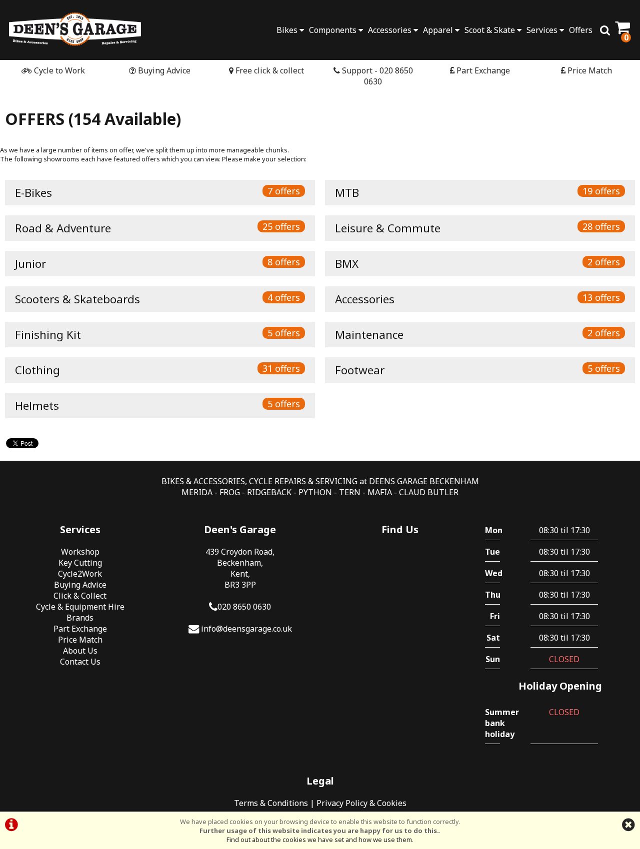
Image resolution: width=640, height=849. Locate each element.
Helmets (157, 405)
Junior (157, 263)
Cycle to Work (58, 70)
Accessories (391, 29)
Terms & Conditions (271, 803)
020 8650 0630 (244, 606)
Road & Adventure (157, 228)
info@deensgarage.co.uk (246, 628)
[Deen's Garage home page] (75, 28)
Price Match (589, 70)
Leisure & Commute (477, 228)
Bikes (288, 29)
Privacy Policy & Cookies (361, 803)
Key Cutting (80, 562)
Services (543, 29)
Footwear (477, 370)
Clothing (157, 370)
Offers (580, 29)
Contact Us (80, 661)
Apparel (439, 29)
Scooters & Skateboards (157, 299)
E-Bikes (157, 192)
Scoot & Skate (490, 29)
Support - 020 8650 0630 (376, 76)
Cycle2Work (80, 573)
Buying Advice (163, 70)
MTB (477, 192)
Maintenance (477, 334)
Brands (80, 617)
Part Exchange (482, 70)
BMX (477, 263)
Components (333, 29)
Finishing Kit (157, 334)
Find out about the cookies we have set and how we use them (319, 839)
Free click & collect (269, 70)
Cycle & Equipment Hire (80, 606)
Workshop (80, 551)
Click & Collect (80, 595)
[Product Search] (605, 30)
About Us (80, 650)
